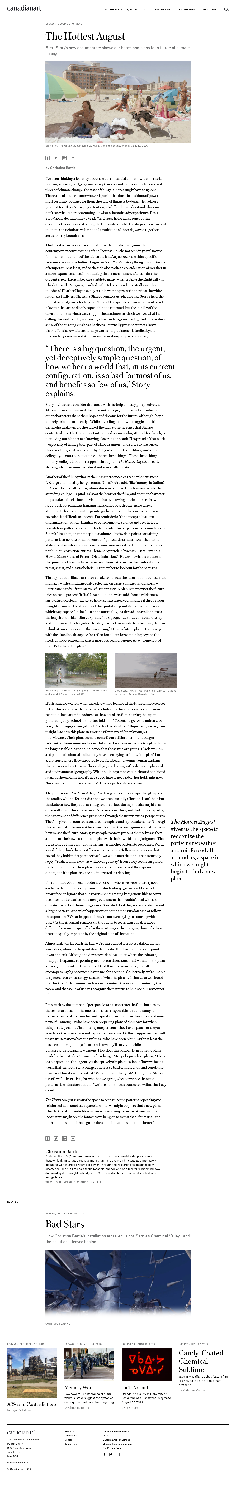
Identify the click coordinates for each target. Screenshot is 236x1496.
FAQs (106, 1435)
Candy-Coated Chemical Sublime (201, 1360)
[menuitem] (186, 9)
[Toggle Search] (226, 10)
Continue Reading (57, 1323)
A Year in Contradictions (32, 1403)
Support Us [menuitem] (162, 9)
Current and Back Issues (116, 1431)
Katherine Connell (194, 1390)
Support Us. (71, 1443)
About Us (69, 1431)
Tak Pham (132, 1407)
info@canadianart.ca (18, 1462)
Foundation (70, 1435)
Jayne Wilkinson (21, 1410)
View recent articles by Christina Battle (75, 1182)
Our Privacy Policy (113, 1447)
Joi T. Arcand (135, 1387)
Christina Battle (63, 168)
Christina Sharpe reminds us (97, 296)
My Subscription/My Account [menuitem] (126, 9)
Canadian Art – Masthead (116, 1439)
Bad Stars (64, 1223)
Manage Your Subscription (117, 1443)
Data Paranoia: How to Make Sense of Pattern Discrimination (103, 553)
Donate (68, 1439)
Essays (50, 23)
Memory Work (79, 1387)
